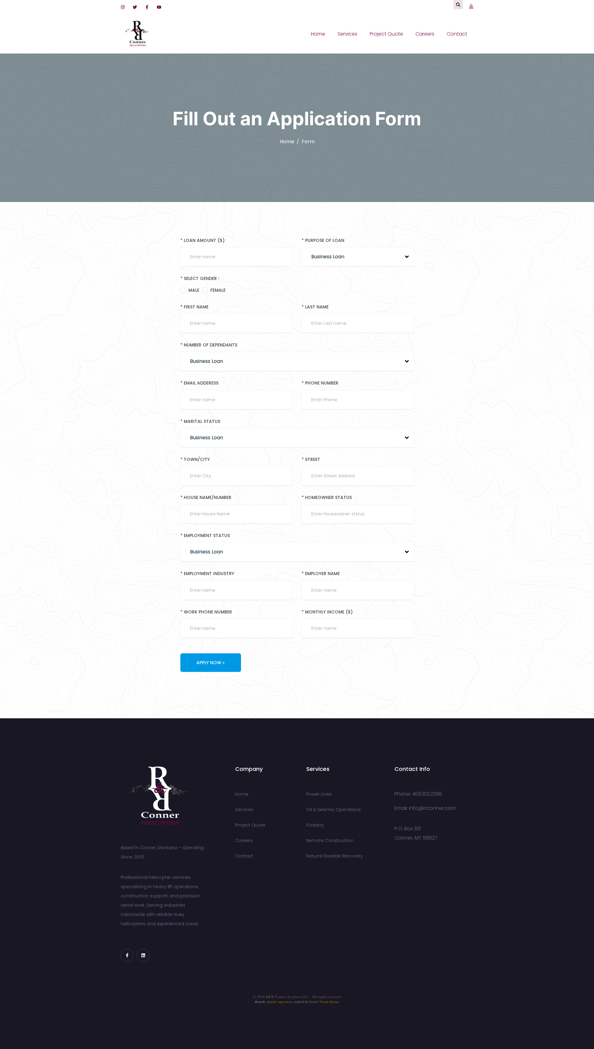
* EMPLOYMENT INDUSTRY (207, 574)
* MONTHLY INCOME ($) (327, 612)
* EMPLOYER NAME (321, 574)
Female (218, 290)
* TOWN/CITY (195, 459)
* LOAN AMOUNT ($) (202, 240)
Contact (457, 33)
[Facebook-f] (127, 955)
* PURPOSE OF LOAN (323, 240)
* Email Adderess (199, 383)
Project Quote (386, 33)
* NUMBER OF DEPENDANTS (208, 345)
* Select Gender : (199, 279)
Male (193, 290)
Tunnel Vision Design (324, 1002)
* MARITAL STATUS (200, 421)
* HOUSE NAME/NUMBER (205, 498)
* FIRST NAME (194, 307)
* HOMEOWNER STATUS (327, 498)
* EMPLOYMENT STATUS (205, 536)
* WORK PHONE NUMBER (206, 612)
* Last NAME (315, 307)
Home (318, 33)
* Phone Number (320, 383)
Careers (424, 33)
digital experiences (280, 1002)
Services (347, 33)
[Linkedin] (143, 955)
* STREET (311, 459)
